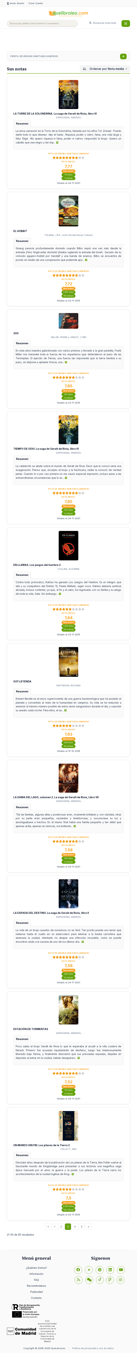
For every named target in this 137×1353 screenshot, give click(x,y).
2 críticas (68, 862)
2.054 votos (68, 1206)
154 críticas (68, 1210)
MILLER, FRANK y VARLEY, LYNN (68, 337)
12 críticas (68, 978)
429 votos (68, 742)
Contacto (36, 1297)
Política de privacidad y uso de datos (93, 1348)
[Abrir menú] (125, 23)
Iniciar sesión (17, 3)
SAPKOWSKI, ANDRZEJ (68, 117)
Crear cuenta (36, 3)
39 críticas (68, 746)
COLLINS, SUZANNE (68, 568)
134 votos (68, 510)
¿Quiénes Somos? (36, 1267)
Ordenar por (106, 69)
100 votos (68, 858)
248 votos (68, 974)
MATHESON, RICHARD (69, 685)
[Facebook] (78, 1270)
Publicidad (36, 1291)
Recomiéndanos (36, 1285)
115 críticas (68, 296)
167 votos (68, 394)
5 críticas (68, 513)
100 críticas (68, 629)
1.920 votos (68, 626)
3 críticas (68, 398)
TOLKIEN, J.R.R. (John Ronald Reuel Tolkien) (68, 235)
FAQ (36, 1279)
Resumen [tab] (22, 123)
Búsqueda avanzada (104, 22)
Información (36, 1273)
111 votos (68, 175)
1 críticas (69, 178)
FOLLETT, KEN (68, 1149)
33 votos (69, 1090)
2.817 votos (68, 292)
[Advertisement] (72, 40)
